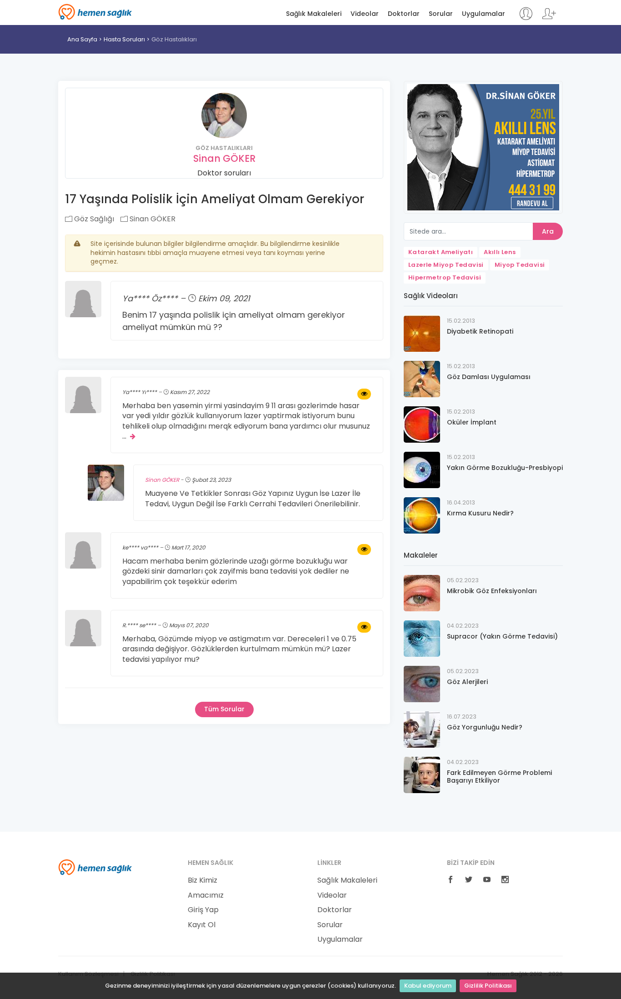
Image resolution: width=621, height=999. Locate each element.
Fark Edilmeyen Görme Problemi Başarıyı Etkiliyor (499, 776)
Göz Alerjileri (467, 681)
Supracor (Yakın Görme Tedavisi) (502, 636)
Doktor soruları (224, 173)
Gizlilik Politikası (488, 985)
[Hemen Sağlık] (95, 866)
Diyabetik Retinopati (480, 331)
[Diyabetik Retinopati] (422, 333)
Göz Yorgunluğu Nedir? (484, 727)
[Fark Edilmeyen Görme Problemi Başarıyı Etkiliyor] (422, 774)
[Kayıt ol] (549, 18)
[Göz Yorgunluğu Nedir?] (422, 729)
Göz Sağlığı (93, 219)
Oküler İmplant (471, 422)
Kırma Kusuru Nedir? (480, 513)
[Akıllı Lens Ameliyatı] (483, 146)
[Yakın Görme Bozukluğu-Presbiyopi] (422, 469)
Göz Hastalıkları (174, 39)
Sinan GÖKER (224, 158)
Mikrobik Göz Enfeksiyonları (492, 590)
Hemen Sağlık (95, 12)
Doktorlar (404, 14)
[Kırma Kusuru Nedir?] (422, 514)
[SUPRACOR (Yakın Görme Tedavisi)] (422, 638)
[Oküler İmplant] (422, 424)
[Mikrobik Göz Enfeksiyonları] (422, 592)
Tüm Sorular (224, 709)
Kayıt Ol (201, 925)
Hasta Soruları (124, 39)
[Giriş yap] (526, 18)
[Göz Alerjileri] (422, 683)
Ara (548, 231)
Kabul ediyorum (427, 985)
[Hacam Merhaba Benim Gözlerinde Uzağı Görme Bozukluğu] (364, 549)
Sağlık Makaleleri (313, 14)
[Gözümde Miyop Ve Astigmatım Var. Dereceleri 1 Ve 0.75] (364, 627)
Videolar (365, 14)
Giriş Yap (203, 910)
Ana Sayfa (82, 39)
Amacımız (206, 895)
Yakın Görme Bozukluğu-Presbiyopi (505, 467)
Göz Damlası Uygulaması (489, 376)
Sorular (441, 14)
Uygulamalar (483, 14)
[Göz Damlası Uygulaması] (422, 378)
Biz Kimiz (202, 880)
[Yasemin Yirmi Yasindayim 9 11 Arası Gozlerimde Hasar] (364, 394)
